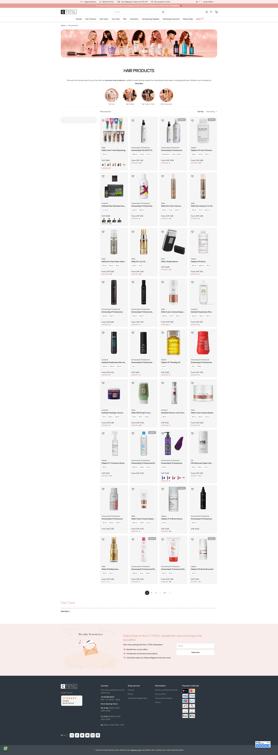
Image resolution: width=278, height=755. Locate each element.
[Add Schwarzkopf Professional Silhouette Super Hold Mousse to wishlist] (133, 281)
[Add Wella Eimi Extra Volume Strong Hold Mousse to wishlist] (163, 175)
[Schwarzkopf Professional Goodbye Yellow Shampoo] (144, 186)
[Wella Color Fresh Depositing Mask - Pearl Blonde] (104, 165)
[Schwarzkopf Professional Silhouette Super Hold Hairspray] (114, 292)
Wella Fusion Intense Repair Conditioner (142, 519)
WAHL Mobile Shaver (169, 262)
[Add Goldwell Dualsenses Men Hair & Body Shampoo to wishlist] (103, 332)
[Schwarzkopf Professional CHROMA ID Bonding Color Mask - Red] (174, 477)
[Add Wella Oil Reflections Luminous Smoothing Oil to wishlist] (103, 539)
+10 (123, 165)
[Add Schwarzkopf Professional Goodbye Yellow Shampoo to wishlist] (133, 175)
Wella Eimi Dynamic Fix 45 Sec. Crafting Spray (201, 206)
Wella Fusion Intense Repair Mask (202, 413)
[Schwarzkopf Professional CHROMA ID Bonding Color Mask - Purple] (168, 477)
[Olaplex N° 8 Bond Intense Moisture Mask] (173, 499)
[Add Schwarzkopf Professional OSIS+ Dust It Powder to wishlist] (192, 332)
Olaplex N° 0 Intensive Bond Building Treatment (113, 463)
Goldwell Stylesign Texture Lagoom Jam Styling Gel (112, 413)
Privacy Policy (160, 694)
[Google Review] (71, 697)
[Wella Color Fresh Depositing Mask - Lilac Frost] (114, 165)
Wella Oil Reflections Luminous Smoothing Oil (111, 569)
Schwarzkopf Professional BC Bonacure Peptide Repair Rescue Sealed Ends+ (173, 569)
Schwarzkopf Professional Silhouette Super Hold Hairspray (112, 312)
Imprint (158, 702)
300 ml (134, 210)
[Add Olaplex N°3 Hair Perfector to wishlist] (192, 120)
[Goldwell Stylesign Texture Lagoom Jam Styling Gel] (114, 393)
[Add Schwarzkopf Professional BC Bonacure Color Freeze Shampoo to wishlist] (133, 539)
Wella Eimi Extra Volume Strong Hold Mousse (171, 206)
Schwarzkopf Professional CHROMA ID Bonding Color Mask (172, 463)
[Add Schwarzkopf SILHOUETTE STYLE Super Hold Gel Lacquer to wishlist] (133, 120)
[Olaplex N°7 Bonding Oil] (173, 343)
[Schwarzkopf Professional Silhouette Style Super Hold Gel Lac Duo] (173, 131)
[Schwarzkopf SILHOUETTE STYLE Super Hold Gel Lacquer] (144, 131)
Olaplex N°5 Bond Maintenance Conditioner (201, 262)
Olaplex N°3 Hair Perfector (201, 150)
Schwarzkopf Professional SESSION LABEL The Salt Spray (203, 519)
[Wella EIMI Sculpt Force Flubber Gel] (144, 393)
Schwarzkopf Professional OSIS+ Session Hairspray (112, 519)
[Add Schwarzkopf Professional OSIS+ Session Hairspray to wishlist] (103, 488)
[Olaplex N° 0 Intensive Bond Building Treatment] (114, 443)
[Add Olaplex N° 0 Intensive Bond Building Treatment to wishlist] (103, 433)
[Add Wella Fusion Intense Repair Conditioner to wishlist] (133, 488)
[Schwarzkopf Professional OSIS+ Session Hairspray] (114, 499)
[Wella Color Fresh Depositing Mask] (114, 131)
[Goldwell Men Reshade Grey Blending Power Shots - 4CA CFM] (104, 220)
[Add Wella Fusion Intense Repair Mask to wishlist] (192, 382)
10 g (193, 366)
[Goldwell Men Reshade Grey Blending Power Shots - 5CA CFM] (109, 220)
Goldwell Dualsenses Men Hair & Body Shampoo (114, 362)
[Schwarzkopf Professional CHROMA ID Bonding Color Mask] (173, 443)
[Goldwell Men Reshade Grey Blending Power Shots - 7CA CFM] (119, 220)
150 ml (105, 154)
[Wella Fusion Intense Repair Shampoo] (173, 292)
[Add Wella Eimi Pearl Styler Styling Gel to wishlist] (103, 231)
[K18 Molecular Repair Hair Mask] (203, 443)
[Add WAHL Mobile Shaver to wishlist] (163, 231)
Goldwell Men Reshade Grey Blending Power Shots (113, 206)
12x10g (199, 366)
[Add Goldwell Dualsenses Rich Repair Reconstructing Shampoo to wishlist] (192, 281)
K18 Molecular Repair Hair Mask (201, 463)
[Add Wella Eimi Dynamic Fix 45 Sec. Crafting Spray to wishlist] (192, 175)
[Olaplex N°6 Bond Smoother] (203, 549)
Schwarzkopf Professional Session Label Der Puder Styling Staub (141, 362)
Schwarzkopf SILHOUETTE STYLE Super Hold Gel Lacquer (143, 150)
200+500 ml (166, 154)
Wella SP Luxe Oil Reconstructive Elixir (139, 262)
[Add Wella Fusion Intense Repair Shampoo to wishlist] (163, 281)
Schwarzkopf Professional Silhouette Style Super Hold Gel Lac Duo (172, 150)
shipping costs (136, 750)
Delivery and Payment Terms (166, 690)
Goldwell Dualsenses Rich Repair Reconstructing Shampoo (201, 312)
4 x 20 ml (105, 210)
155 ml (104, 467)
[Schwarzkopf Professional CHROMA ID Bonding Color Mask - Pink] (179, 477)
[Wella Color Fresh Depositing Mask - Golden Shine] (109, 165)
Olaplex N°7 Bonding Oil (170, 362)
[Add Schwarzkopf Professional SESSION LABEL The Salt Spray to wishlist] (192, 488)
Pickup (130, 694)
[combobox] (139, 12)
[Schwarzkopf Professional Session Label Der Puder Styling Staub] (144, 343)
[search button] (163, 12)
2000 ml (201, 265)
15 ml (206, 467)
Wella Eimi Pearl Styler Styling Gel (113, 262)
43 (165, 593)
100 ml (201, 154)
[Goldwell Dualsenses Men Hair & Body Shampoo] (114, 343)
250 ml (194, 154)
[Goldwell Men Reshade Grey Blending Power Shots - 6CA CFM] (114, 220)
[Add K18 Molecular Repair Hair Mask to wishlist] (192, 433)
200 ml (142, 154)
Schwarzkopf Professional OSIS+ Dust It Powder (201, 362)
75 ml (148, 154)
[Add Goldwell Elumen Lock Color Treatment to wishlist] (163, 382)
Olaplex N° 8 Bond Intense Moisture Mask (171, 519)
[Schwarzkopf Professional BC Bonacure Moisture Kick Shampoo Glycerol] (144, 443)
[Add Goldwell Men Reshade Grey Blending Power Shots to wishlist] (103, 175)
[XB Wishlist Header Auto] (211, 12)
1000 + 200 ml (176, 154)
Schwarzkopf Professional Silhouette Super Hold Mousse (143, 312)
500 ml (177, 210)
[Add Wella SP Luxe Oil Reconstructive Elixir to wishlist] (133, 231)
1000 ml (134, 154)
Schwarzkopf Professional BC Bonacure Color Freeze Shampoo (143, 569)
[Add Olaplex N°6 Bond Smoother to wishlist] (192, 539)
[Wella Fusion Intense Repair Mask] (203, 393)
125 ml (134, 417)
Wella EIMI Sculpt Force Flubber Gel (140, 413)
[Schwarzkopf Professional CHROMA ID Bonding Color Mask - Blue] (163, 477)
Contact (131, 690)
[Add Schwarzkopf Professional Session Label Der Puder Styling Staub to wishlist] (133, 332)
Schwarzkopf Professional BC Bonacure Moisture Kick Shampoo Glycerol (143, 463)
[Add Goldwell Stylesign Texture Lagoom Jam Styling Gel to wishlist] (103, 382)
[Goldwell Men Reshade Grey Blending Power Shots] (114, 186)
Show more (139, 83)
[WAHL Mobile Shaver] (173, 242)
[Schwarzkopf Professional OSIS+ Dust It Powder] (203, 343)
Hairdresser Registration (137, 698)
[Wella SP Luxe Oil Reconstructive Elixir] (144, 242)
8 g (133, 366)
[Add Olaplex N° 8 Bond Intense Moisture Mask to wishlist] (163, 488)
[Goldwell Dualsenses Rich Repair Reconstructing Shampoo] (203, 292)
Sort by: (201, 111)
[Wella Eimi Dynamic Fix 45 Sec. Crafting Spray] (203, 186)
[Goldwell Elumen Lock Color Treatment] (173, 393)
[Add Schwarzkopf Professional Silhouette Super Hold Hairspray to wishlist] (103, 281)
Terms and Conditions (163, 698)
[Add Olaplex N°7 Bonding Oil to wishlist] (163, 332)
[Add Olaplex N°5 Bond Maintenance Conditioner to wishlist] (192, 231)
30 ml (117, 265)
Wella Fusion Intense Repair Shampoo (172, 312)
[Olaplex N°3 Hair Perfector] (203, 131)
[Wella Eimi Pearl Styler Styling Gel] (114, 242)
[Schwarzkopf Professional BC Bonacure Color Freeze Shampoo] (144, 549)
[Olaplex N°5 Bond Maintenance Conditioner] (203, 242)
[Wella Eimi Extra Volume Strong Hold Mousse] (173, 186)
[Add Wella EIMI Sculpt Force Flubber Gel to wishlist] (133, 382)
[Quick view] (124, 121)
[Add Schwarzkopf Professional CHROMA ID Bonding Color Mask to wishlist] (163, 433)
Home (63, 25)
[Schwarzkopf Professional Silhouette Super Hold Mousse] (144, 292)
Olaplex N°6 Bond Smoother (202, 569)
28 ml (140, 417)
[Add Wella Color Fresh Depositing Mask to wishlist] (103, 120)
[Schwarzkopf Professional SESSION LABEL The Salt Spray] (203, 499)
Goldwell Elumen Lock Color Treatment (172, 413)
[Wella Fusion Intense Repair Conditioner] (144, 499)
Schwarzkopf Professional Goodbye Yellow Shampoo (142, 206)
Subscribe (195, 652)
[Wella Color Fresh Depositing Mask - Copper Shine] (119, 165)
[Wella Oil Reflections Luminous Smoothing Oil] (114, 549)
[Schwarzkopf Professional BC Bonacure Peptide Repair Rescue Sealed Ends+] (173, 549)
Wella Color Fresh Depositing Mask (113, 150)
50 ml (207, 154)
